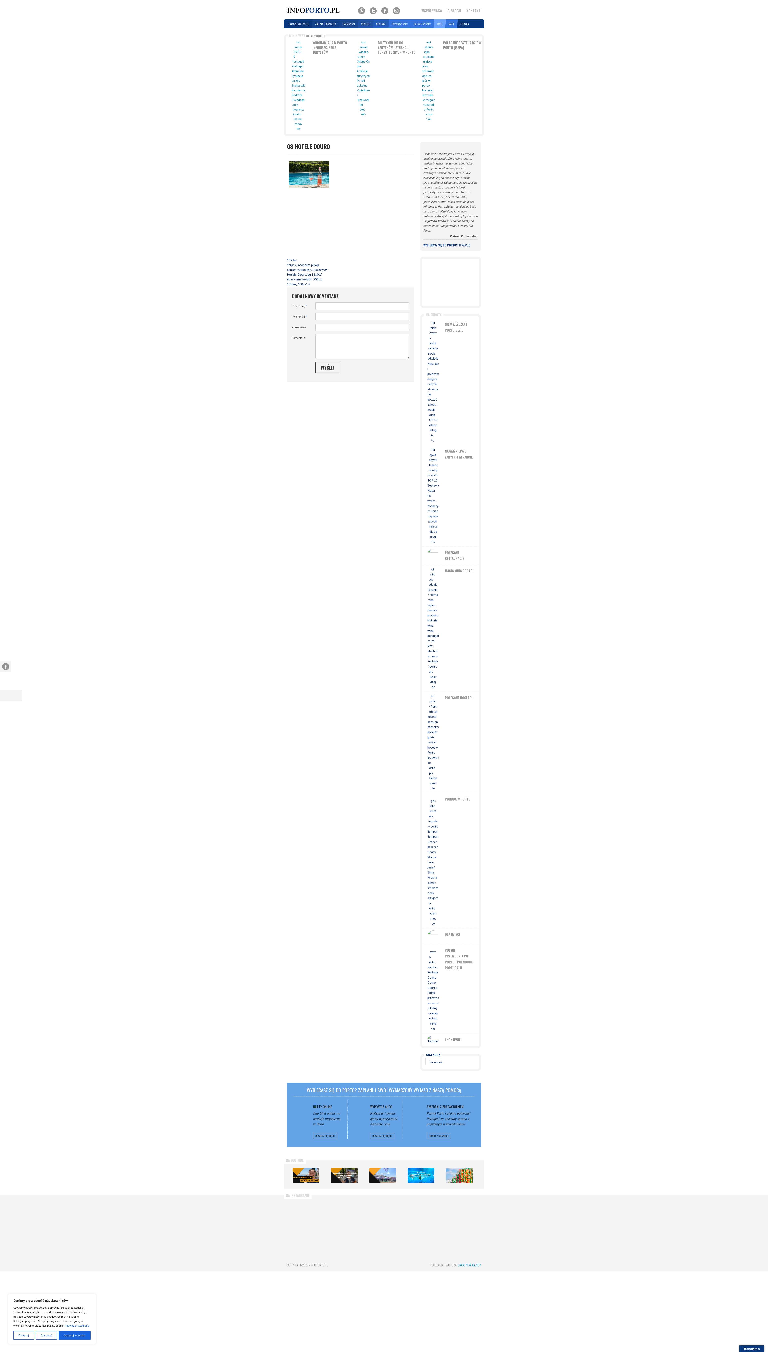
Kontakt (473, 10)
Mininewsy (307, 35)
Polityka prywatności (77, 1325)
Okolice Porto (422, 24)
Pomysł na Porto (299, 24)
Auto (440, 24)
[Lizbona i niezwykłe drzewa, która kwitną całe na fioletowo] (382, 1175)
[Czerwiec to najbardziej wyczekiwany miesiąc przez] (465, 1219)
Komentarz (298, 338)
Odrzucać (46, 1335)
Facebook (433, 1054)
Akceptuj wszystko (74, 1335)
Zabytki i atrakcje (326, 24)
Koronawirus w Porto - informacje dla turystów (330, 47)
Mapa (451, 24)
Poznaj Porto (400, 24)
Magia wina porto (458, 570)
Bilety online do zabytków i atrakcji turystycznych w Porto (396, 47)
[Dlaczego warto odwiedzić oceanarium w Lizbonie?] (421, 1175)
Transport (348, 24)
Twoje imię (299, 306)
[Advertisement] (307, 224)
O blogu (454, 10)
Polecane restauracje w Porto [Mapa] (462, 45)
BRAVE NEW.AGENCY (469, 1264)
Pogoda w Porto (457, 799)
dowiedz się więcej (325, 1136)
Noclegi (365, 24)
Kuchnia (381, 24)
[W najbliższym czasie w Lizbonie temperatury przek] (400, 1219)
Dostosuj (24, 1335)
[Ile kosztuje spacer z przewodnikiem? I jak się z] (302, 1219)
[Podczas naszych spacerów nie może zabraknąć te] (433, 1219)
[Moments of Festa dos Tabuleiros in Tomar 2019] (459, 1175)
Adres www (299, 327)
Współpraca (431, 10)
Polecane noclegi (458, 697)
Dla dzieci (452, 934)
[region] (52, 1319)
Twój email (299, 316)
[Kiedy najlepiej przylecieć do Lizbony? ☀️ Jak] (367, 1219)
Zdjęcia (464, 24)
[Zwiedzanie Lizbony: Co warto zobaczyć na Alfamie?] (306, 1175)
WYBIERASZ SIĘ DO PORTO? (446, 245)
